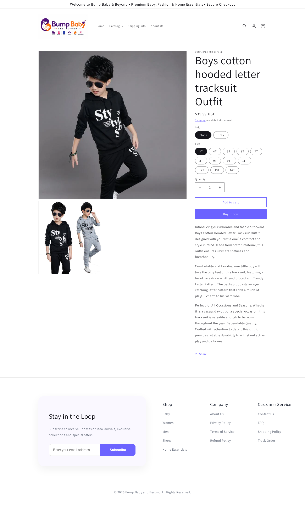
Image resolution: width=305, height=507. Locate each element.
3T (201, 151)
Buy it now (231, 214)
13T (217, 170)
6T (242, 151)
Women (168, 423)
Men (165, 431)
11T (244, 161)
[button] (116, 26)
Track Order (266, 440)
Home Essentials (174, 449)
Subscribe (118, 450)
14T (232, 170)
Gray (221, 135)
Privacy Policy (220, 423)
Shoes (167, 440)
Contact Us (266, 414)
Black (203, 135)
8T (201, 161)
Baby (166, 414)
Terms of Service (222, 431)
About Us (217, 414)
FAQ (261, 423)
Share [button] (203, 354)
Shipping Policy (269, 431)
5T (228, 151)
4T (215, 151)
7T (256, 151)
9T (215, 161)
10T (229, 161)
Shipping (200, 120)
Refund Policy (220, 440)
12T (201, 170)
